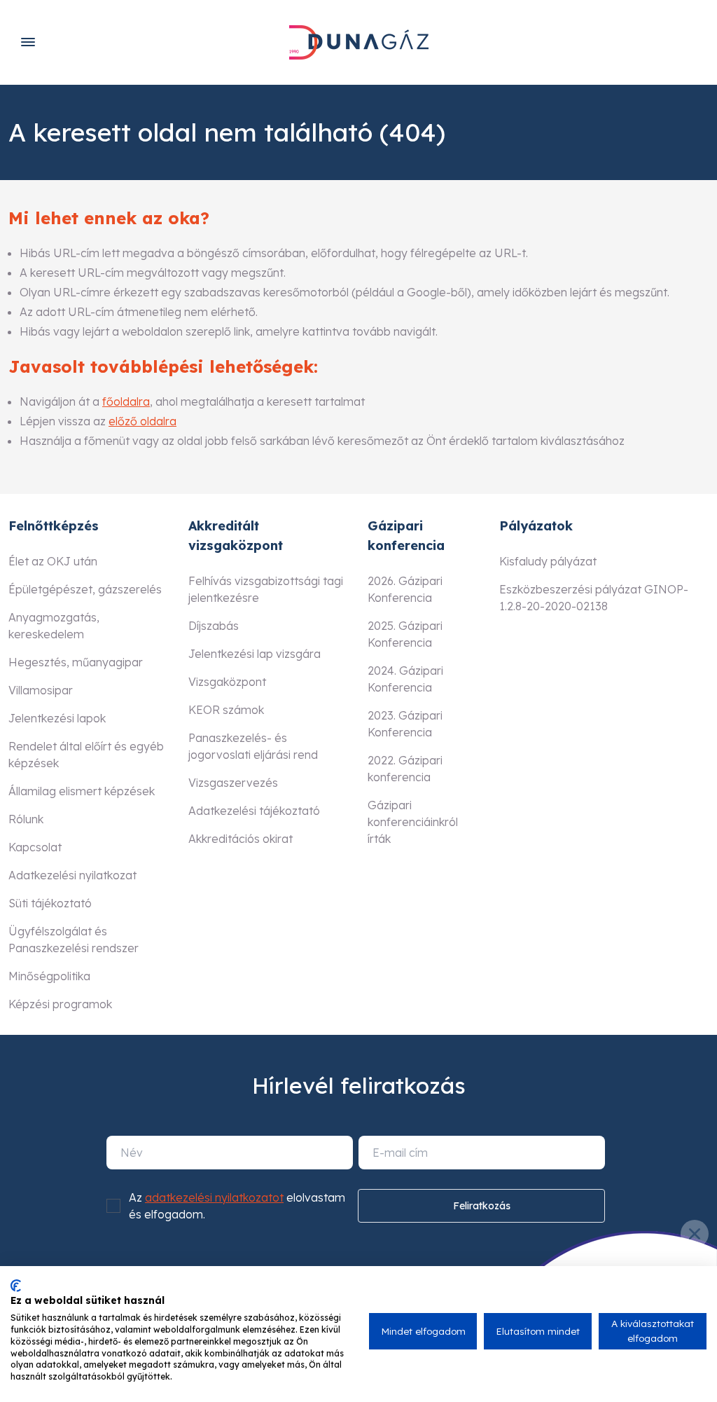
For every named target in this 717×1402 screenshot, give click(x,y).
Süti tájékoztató (50, 903)
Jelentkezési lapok (57, 718)
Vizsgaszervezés (233, 783)
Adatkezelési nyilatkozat (72, 875)
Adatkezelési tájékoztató (254, 811)
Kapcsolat (35, 847)
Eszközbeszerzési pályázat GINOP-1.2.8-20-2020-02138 (593, 597)
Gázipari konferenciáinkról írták (413, 822)
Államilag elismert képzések (81, 791)
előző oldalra (142, 421)
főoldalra (126, 401)
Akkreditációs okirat (240, 839)
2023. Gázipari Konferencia (405, 723)
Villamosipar (40, 690)
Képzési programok (60, 1004)
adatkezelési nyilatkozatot (214, 1197)
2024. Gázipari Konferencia (405, 679)
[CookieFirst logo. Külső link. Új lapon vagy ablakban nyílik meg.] (16, 1285)
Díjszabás (213, 626)
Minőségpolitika (49, 976)
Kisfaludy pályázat (548, 561)
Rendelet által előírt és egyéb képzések (86, 754)
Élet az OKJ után (52, 561)
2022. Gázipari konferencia (405, 768)
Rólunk (25, 819)
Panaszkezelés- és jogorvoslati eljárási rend (253, 746)
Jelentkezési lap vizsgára (254, 654)
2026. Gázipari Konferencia (405, 589)
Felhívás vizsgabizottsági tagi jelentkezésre (265, 589)
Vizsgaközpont (227, 682)
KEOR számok (226, 710)
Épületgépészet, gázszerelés (85, 589)
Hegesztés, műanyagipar (75, 662)
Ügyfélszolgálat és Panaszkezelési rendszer (73, 939)
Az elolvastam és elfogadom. (237, 1205)
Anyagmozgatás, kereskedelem (53, 625)
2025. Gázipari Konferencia (405, 634)
